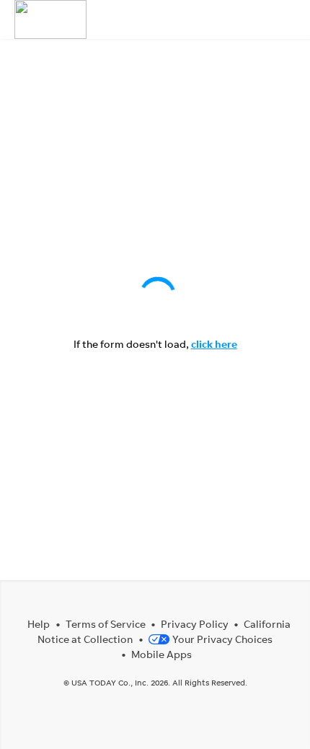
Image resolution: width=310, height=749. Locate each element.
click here (214, 344)
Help (38, 624)
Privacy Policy (195, 624)
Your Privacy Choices (222, 639)
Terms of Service (106, 624)
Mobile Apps (161, 654)
